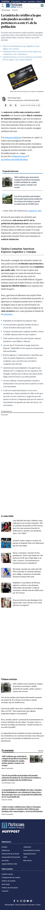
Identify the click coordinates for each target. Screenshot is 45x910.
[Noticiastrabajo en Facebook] (14, 901)
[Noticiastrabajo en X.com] (17, 901)
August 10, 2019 (35, 210)
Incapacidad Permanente (11, 857)
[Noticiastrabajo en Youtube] (27, 901)
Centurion (7, 314)
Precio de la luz (16, 1)
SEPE (25, 857)
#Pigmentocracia (19, 156)
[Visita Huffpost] (42, 5)
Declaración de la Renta (10, 854)
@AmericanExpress (13, 137)
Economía (4, 415)
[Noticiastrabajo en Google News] (31, 901)
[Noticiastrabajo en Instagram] (21, 901)
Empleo (4, 847)
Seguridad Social (29, 854)
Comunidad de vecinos (31, 850)
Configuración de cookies (11, 877)
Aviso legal (6, 884)
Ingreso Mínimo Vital (9, 864)
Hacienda (5, 860)
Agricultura (31, 1)
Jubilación (27, 847)
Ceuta (24, 1)
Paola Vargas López (14, 98)
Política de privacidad (10, 887)
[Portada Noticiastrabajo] (22, 825)
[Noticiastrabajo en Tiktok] (24, 901)
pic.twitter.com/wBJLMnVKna (14, 159)
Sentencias (6, 850)
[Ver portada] (14, 5)
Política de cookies (8, 881)
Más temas (27, 860)
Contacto (5, 891)
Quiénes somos (7, 874)
